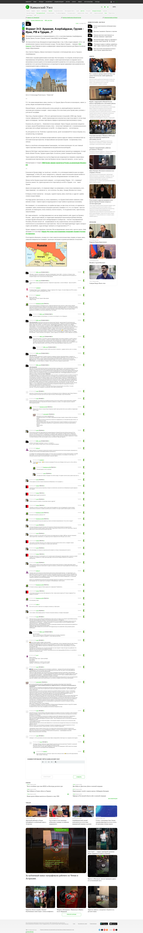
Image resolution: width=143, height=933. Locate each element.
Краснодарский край (40, 13)
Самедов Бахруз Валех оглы (97, 283)
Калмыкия (105, 10)
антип (37, 430)
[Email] (23, 41)
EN (116, 1)
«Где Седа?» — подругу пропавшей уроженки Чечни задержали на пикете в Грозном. (101, 852)
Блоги (74, 1)
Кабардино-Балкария (96, 10)
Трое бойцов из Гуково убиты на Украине (39, 791)
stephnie (37, 295)
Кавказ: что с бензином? (33, 17)
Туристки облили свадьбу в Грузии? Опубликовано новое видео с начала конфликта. (40, 910)
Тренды (41, 1)
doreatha (41, 460)
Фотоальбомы (88, 1)
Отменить (79, 777)
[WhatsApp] (23, 28)
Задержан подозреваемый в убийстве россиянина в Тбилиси (100, 148)
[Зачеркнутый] (51, 762)
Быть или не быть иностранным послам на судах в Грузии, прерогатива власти (104, 49)
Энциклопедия (58, 1)
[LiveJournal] (23, 39)
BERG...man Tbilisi (48, 20)
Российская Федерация (61, 13)
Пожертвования (93, 923)
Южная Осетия (112, 13)
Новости (28, 1)
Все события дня (112, 798)
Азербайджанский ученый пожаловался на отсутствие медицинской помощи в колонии (81, 822)
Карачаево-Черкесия (30, 13)
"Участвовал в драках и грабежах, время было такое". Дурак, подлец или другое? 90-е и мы (105, 44)
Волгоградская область (70, 10)
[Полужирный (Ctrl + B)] (42, 762)
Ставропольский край (98, 13)
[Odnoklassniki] (23, 36)
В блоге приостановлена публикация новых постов (105, 26)
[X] (23, 33)
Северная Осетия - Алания (82, 13)
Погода (97, 1)
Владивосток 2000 (40, 303)
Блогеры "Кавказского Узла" (37, 20)
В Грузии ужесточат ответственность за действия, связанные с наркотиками (104, 35)
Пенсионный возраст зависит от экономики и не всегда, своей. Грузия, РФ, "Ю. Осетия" (105, 40)
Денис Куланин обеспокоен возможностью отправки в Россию (101, 171)
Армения (50, 10)
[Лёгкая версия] (111, 1)
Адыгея (38, 10)
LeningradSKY (46, 414)
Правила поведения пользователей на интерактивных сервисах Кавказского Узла (57, 929)
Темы (34, 1)
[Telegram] (23, 26)
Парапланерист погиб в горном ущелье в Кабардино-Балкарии (91, 791)
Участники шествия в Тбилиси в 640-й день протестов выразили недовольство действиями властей (102, 137)
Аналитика (49, 1)
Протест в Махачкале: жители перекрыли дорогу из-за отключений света (102, 879)
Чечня (105, 13)
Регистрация (46, 776)
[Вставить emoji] (55, 762)
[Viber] (23, 31)
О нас (74, 923)
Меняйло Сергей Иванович (97, 262)
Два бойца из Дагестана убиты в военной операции (87, 786)
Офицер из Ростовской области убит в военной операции (89, 796)
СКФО (91, 13)
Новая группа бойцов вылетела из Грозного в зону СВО (43, 796)
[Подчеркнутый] (48, 762)
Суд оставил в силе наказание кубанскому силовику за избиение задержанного (59, 822)
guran (37, 391)
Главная (27, 20)
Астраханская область (58, 10)
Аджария (33, 10)
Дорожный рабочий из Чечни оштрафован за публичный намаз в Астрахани (36, 822)
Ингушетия (88, 10)
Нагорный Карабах (50, 13)
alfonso (37, 448)
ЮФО (35, 15)
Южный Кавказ (29, 15)
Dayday (37, 485)
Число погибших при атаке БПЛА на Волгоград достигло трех (45, 786)
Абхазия (28, 10)
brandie (44, 751)
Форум (68, 1)
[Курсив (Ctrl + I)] (45, 762)
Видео (80, 1)
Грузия (77, 10)
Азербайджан (44, 10)
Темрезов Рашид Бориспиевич (98, 242)
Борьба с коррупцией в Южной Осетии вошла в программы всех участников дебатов (102, 102)
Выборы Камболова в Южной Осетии (71, 17)
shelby (37, 604)
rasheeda (38, 287)
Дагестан (82, 10)
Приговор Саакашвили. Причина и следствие (105, 31)
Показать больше (71, 914)
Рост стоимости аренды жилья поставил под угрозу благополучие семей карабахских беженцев (102, 75)
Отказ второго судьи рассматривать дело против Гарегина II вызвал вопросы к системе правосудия (101, 201)
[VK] (23, 23)
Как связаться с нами (82, 923)
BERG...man (38, 272)
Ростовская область (71, 13)
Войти (114, 6)
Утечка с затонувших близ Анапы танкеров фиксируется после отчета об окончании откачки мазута (106, 822)
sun (37, 655)
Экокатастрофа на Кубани (110, 17)
